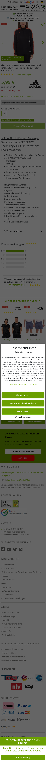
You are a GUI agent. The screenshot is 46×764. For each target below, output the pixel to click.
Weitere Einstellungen (23, 417)
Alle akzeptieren (23, 395)
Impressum (33, 384)
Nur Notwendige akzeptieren (23, 403)
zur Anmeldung (23, 757)
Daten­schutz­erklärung (18, 384)
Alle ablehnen (23, 411)
